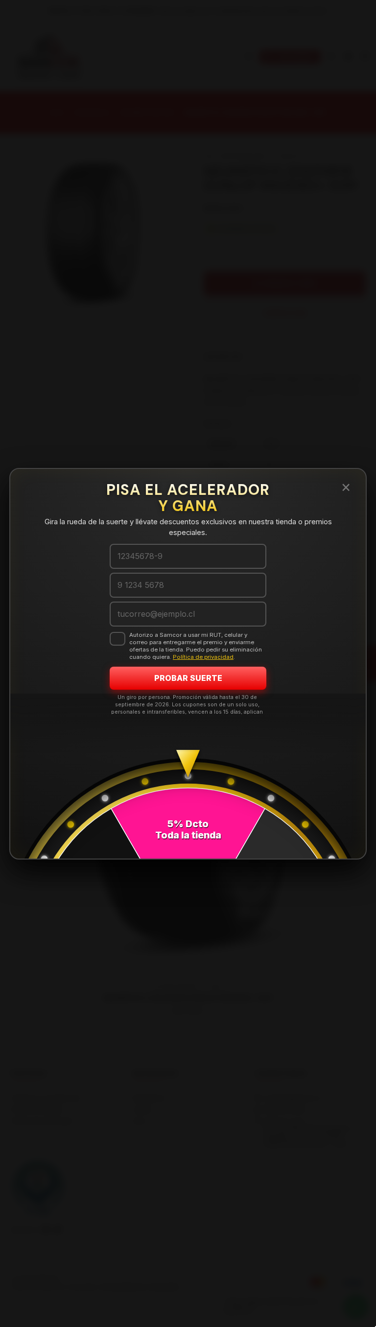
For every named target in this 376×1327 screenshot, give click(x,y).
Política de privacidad (203, 656)
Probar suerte (188, 678)
